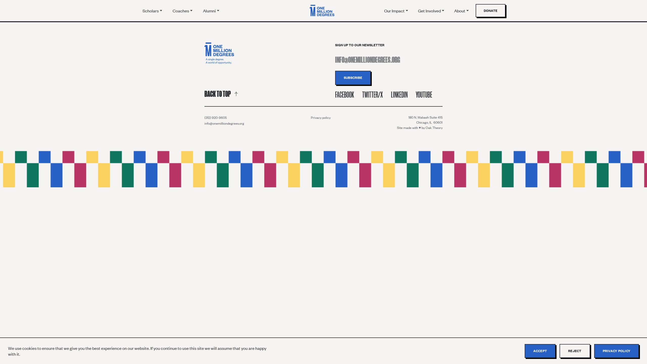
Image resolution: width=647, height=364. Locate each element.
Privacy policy (321, 117)
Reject (575, 351)
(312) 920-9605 (215, 117)
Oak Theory (434, 127)
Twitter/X (372, 94)
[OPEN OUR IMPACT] (407, 11)
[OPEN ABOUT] (468, 11)
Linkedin (399, 94)
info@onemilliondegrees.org (224, 123)
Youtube (424, 94)
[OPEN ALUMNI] (218, 11)
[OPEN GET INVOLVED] (443, 11)
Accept (540, 351)
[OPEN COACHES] (191, 11)
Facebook (344, 94)
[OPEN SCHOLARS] (161, 11)
